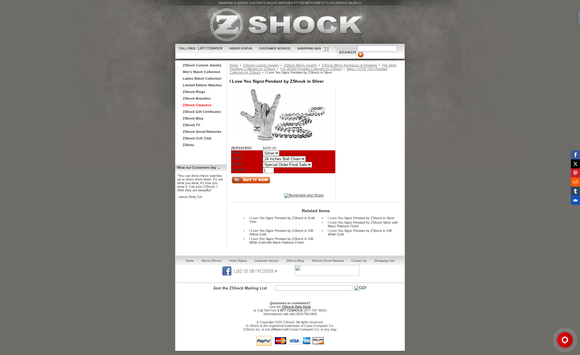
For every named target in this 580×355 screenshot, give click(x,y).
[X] (575, 163)
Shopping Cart (384, 260)
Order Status (240, 48)
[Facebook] (575, 154)
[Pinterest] (575, 172)
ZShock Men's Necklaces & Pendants (349, 65)
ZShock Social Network (328, 260)
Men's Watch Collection (201, 72)
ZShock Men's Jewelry (300, 65)
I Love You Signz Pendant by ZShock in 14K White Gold (360, 232)
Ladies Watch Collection (202, 78)
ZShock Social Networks (202, 131)
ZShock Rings (194, 92)
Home (234, 65)
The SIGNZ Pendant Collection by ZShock (311, 69)
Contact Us (359, 260)
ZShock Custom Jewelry (261, 65)
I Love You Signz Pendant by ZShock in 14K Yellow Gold (281, 232)
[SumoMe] (575, 200)
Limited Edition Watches (202, 85)
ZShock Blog (193, 118)
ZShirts (188, 145)
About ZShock (211, 260)
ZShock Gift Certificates (202, 112)
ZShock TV (191, 125)
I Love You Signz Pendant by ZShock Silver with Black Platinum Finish (363, 224)
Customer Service (275, 48)
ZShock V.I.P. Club (197, 138)
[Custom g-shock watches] (290, 25)
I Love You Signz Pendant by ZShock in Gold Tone (282, 219)
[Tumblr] (575, 191)
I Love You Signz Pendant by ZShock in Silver (361, 218)
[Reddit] (575, 182)
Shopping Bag (309, 48)
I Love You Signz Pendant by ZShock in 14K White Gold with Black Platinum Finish (281, 240)
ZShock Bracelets (197, 98)
